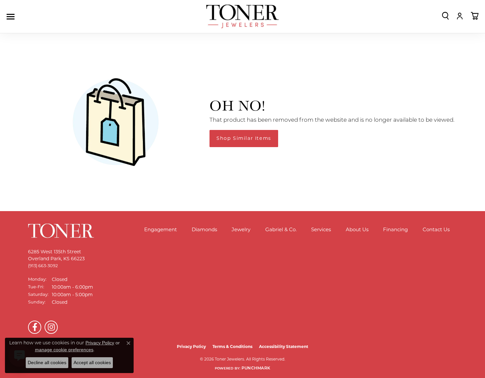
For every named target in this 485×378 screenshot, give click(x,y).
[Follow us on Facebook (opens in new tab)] (34, 327)
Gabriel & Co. (281, 229)
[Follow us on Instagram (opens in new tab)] (51, 327)
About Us (357, 229)
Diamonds (204, 229)
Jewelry (241, 229)
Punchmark (256, 368)
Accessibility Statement (283, 346)
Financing (395, 229)
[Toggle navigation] (12, 16)
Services (321, 229)
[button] (445, 15)
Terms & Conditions (232, 346)
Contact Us (436, 229)
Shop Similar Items (243, 138)
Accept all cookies (92, 362)
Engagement (160, 229)
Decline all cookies (47, 362)
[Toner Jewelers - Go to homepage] (242, 17)
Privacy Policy (191, 346)
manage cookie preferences (64, 349)
